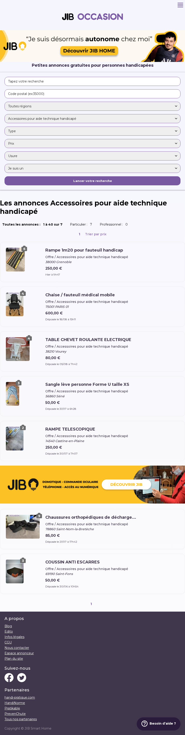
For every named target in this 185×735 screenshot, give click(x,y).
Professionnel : (115, 224)
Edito (9, 631)
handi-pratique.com (20, 697)
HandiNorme (15, 703)
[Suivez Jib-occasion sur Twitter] (21, 678)
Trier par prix (95, 234)
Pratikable (12, 708)
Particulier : (82, 224)
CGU (8, 642)
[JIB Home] (92, 61)
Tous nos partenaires (21, 719)
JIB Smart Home (38, 728)
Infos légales (14, 637)
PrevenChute (15, 714)
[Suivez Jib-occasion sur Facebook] (9, 678)
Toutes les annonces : (33, 224)
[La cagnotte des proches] (92, 485)
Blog (8, 626)
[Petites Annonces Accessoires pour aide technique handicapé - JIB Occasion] (92, 28)
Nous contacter (17, 648)
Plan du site (14, 659)
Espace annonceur (19, 653)
